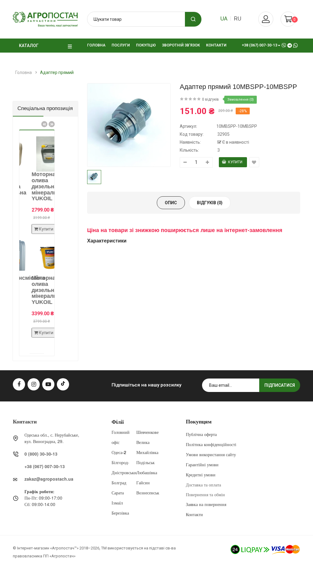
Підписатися (279, 385)
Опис (171, 202)
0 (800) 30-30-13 (40, 454)
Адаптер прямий (57, 72)
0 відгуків (210, 99)
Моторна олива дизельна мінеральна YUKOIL (41, 186)
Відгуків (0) (210, 202)
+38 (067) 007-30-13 (44, 466)
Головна (23, 72)
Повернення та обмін (205, 494)
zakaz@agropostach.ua (48, 479)
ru (237, 18)
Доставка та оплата (203, 485)
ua (223, 18)
